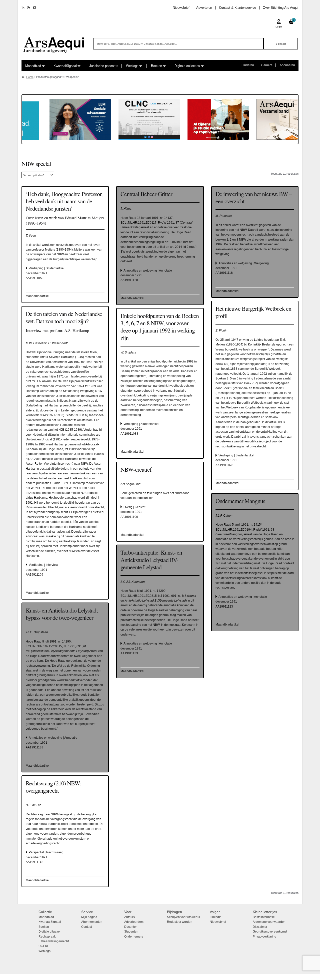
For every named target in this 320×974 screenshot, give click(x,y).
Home (30, 76)
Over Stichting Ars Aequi (280, 7)
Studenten (131, 931)
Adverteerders (134, 922)
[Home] (54, 42)
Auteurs (129, 917)
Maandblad (33, 66)
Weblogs (132, 66)
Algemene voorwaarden (269, 922)
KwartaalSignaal (65, 66)
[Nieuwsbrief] (34, 7)
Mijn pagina (89, 917)
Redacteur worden (179, 922)
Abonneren (287, 65)
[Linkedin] (23, 7)
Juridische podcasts (103, 66)
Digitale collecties (187, 66)
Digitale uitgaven (50, 931)
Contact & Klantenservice (237, 7)
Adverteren (204, 7)
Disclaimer (260, 927)
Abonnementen (91, 922)
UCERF (43, 946)
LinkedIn (216, 917)
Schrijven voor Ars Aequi (183, 917)
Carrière (266, 65)
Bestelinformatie (264, 917)
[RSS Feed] (29, 7)
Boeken (156, 66)
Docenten (131, 927)
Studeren (248, 65)
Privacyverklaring (264, 936)
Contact (86, 927)
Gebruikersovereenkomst (270, 931)
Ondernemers (133, 936)
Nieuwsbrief (181, 7)
